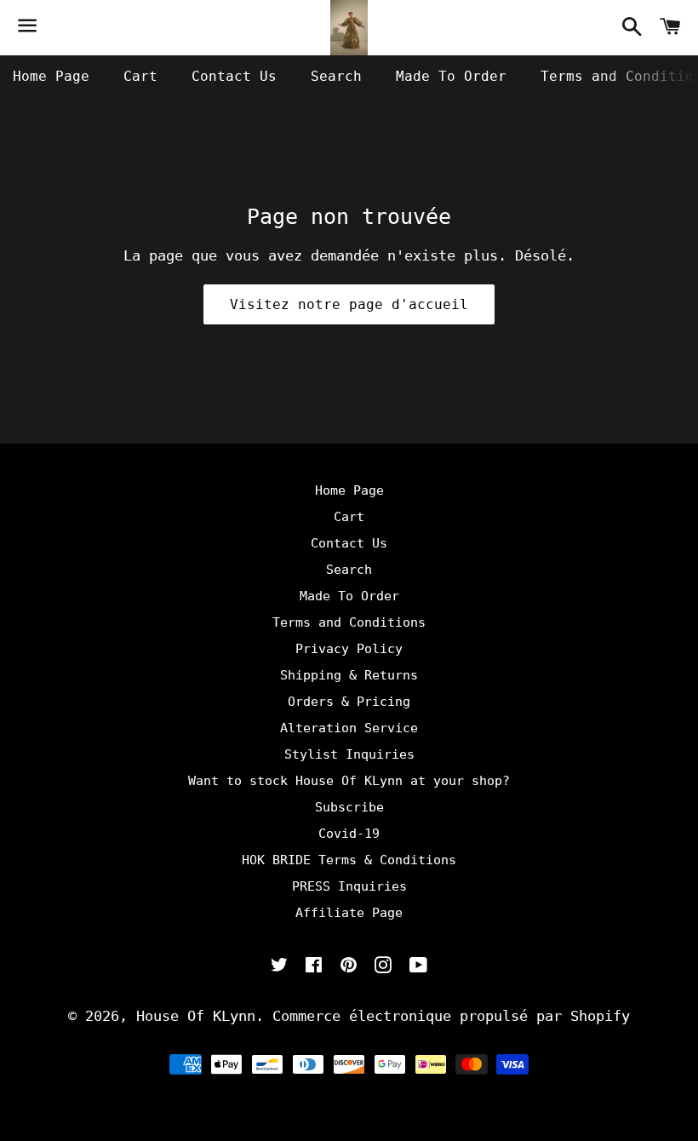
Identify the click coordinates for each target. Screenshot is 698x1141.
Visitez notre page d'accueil (349, 304)
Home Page (51, 76)
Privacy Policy (349, 649)
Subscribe (349, 807)
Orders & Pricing (349, 701)
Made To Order (451, 76)
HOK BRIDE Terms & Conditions (349, 860)
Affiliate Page (349, 912)
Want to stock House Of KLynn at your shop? (349, 780)
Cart (140, 76)
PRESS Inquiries (349, 886)
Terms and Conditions (349, 622)
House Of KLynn (195, 1015)
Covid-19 (349, 833)
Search (336, 76)
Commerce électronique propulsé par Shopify (451, 1015)
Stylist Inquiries (349, 754)
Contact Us (234, 76)
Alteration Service (349, 728)
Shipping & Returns (349, 675)
